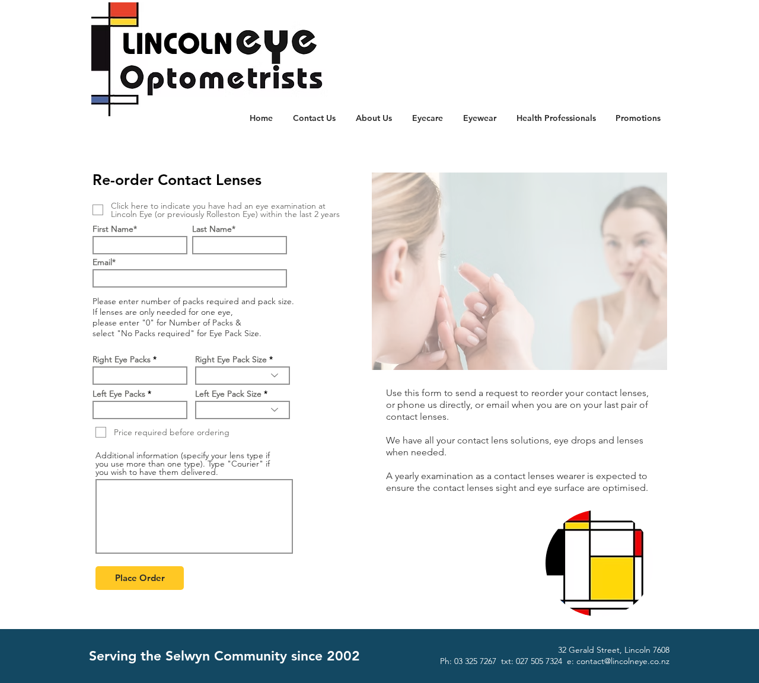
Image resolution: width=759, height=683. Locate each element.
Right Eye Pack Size (231, 359)
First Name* (115, 229)
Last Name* (213, 229)
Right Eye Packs (122, 359)
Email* (104, 262)
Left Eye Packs (119, 394)
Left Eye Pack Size (228, 394)
